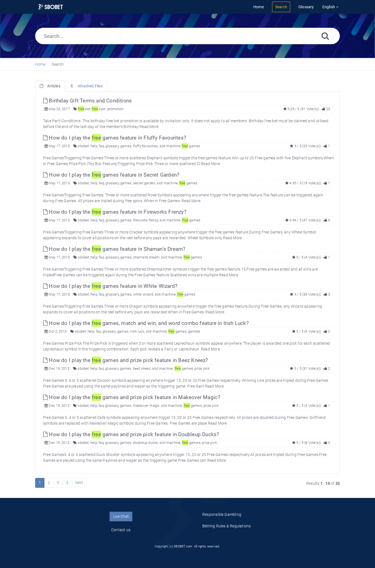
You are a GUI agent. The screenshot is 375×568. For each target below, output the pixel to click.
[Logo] (50, 7)
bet (84, 109)
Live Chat (121, 516)
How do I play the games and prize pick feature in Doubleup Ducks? (133, 434)
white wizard (143, 294)
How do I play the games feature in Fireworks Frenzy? (116, 212)
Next (79, 482)
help (94, 146)
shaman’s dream (146, 257)
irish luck (137, 331)
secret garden (144, 183)
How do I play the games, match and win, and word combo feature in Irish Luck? (148, 323)
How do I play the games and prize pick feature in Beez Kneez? (127, 360)
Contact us (120, 530)
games (125, 146)
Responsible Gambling (221, 514)
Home (40, 64)
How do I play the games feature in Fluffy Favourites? (116, 138)
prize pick (201, 368)
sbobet (83, 146)
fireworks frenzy (145, 220)
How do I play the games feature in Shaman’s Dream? (116, 249)
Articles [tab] (53, 86)
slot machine (169, 146)
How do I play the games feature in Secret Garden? (113, 175)
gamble (194, 331)
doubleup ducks (145, 443)
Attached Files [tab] (90, 86)
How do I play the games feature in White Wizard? (112, 286)
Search (58, 64)
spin (99, 109)
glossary (112, 146)
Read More (148, 126)
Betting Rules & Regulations (226, 526)
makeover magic (146, 405)
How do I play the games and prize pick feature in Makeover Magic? (133, 397)
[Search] (325, 35)
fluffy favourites (145, 146)
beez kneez (142, 368)
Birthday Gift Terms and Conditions (89, 101)
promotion (115, 109)
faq (101, 146)
